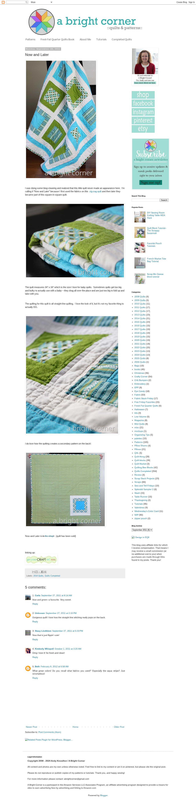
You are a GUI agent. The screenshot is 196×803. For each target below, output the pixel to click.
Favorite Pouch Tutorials (154, 244)
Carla (37, 595)
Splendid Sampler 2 (143, 489)
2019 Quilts (139, 336)
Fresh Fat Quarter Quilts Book (57, 39)
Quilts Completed (52, 576)
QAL (136, 453)
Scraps (137, 482)
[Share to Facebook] (42, 571)
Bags (136, 365)
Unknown (40, 613)
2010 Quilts (38, 576)
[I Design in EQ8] (140, 537)
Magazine (139, 420)
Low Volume (140, 416)
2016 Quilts (139, 325)
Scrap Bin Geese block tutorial (155, 275)
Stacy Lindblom (43, 631)
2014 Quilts (139, 318)
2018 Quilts (139, 333)
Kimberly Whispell (44, 649)
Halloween (139, 409)
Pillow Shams (140, 445)
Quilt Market (140, 464)
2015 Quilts (139, 322)
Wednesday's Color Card (146, 511)
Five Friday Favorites (144, 402)
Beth (37, 666)
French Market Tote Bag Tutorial (156, 259)
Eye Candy (139, 391)
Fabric (137, 394)
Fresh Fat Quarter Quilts (146, 405)
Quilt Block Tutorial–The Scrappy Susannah (156, 230)
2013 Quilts (139, 315)
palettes (138, 438)
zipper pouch (140, 518)
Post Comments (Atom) (49, 732)
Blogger (103, 795)
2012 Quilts (139, 311)
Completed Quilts (122, 39)
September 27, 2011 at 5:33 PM (67, 631)
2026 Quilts (139, 362)
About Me (85, 39)
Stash (137, 493)
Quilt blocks (140, 460)
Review (137, 475)
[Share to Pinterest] (45, 571)
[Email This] (33, 571)
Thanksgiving (140, 500)
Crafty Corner (141, 376)
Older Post (119, 727)
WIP (136, 515)
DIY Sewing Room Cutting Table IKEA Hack (156, 215)
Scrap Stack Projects (144, 478)
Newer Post (31, 727)
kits (136, 413)
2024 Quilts (139, 355)
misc (136, 427)
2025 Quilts (139, 358)
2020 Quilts (139, 340)
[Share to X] (39, 571)
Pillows (137, 449)
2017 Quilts (139, 329)
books (137, 369)
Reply (35, 604)
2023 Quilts (139, 351)
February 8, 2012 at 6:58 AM (55, 666)
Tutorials (101, 39)
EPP (136, 387)
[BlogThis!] (36, 571)
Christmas (139, 373)
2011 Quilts (139, 307)
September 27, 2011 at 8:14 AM (56, 595)
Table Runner (140, 496)
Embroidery (140, 384)
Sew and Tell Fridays (144, 485)
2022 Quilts (139, 347)
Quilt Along (139, 456)
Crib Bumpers (141, 380)
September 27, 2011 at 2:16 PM (61, 613)
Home (75, 727)
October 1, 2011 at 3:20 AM (68, 649)
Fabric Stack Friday (143, 398)
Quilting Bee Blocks (143, 467)
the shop (48, 536)
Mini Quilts (139, 424)
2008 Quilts (139, 296)
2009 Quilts (139, 300)
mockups (138, 431)
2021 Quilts (139, 344)
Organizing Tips (142, 435)
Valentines (139, 507)
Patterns (30, 39)
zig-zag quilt (95, 191)
